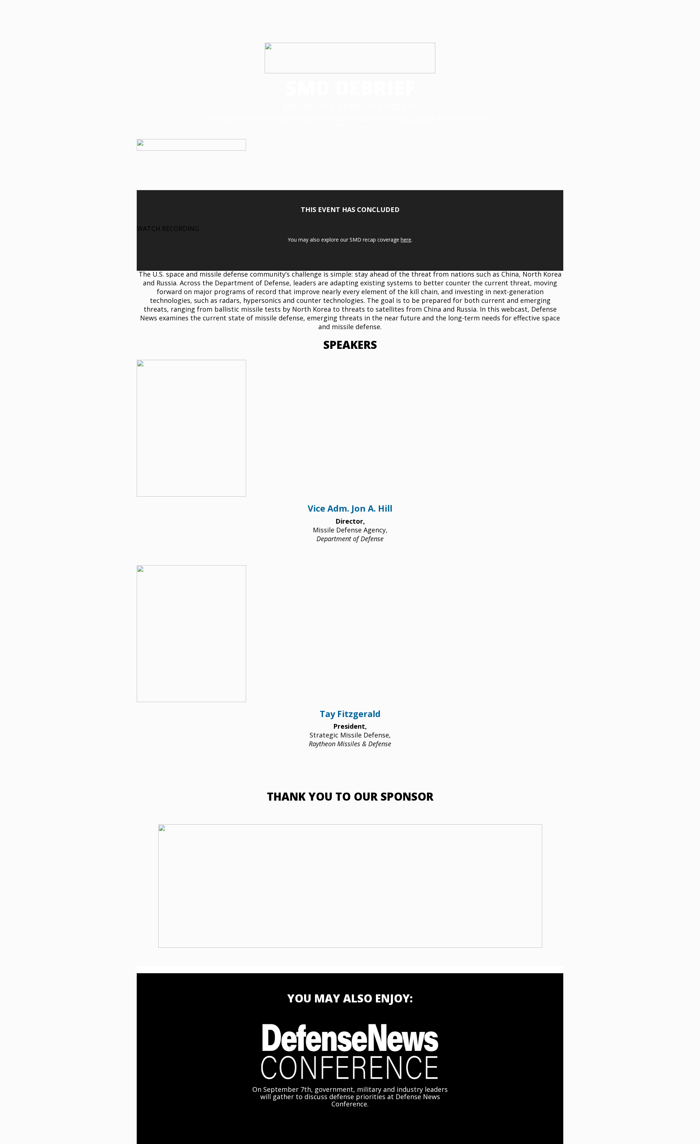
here (406, 239)
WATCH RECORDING (168, 228)
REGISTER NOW (246, 1121)
